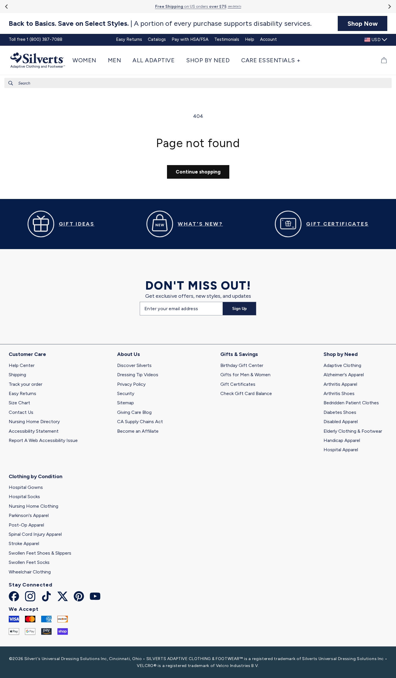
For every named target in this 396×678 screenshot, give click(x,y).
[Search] (10, 83)
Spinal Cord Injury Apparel (35, 534)
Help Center (21, 365)
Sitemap (125, 402)
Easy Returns (22, 393)
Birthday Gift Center (241, 365)
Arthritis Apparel (340, 384)
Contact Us (21, 412)
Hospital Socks (24, 496)
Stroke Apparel (24, 543)
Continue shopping (198, 172)
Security (125, 393)
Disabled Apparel (341, 421)
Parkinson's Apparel (29, 515)
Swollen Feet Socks (29, 562)
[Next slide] (389, 6)
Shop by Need (341, 354)
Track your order (25, 384)
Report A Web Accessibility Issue (43, 440)
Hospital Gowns (26, 487)
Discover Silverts (134, 365)
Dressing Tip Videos (137, 374)
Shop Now (363, 23)
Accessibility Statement (34, 431)
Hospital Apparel (341, 449)
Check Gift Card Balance (246, 393)
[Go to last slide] (7, 6)
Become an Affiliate (138, 431)
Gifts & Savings (239, 354)
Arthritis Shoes (339, 393)
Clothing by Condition (35, 476)
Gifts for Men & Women (245, 374)
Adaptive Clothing (342, 365)
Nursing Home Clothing (33, 506)
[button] (87, 60)
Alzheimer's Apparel (344, 374)
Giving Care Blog (134, 412)
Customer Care (27, 354)
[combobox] (198, 83)
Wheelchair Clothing (30, 572)
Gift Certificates (237, 384)
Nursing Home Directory (34, 421)
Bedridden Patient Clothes (351, 402)
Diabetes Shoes (340, 412)
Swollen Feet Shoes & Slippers (40, 553)
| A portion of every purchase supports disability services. (160, 23)
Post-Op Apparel (26, 525)
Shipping (17, 374)
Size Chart (19, 402)
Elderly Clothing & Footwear (353, 431)
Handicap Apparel (342, 440)
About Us (128, 354)
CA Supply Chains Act (140, 421)
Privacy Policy (131, 384)
